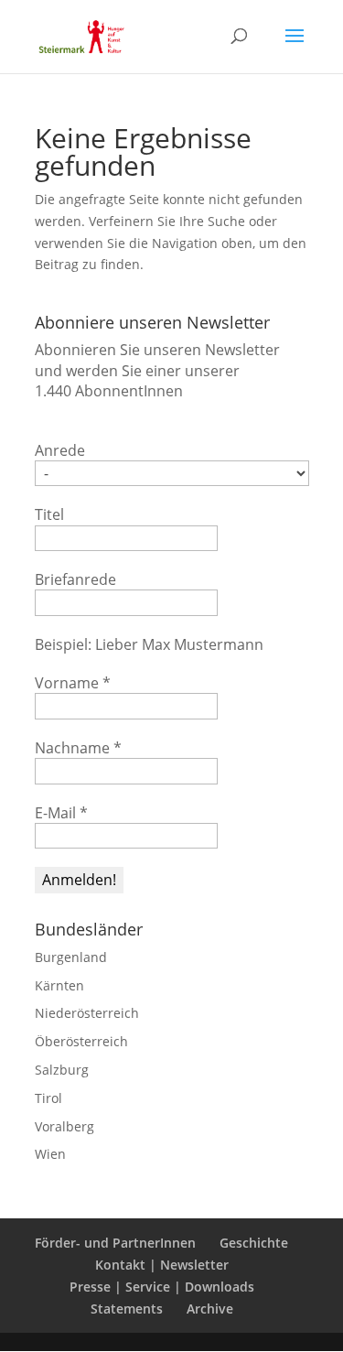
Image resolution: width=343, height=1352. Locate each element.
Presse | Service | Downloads (162, 1286)
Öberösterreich (81, 1041)
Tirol (48, 1098)
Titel (49, 514)
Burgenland (71, 957)
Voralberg (64, 1126)
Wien (50, 1154)
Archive (210, 1308)
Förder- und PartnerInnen (115, 1242)
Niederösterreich (87, 1013)
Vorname (73, 683)
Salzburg (62, 1069)
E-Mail (61, 813)
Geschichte (254, 1242)
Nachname (78, 748)
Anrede (60, 450)
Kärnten (59, 985)
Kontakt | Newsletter (162, 1264)
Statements (127, 1308)
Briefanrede (75, 579)
